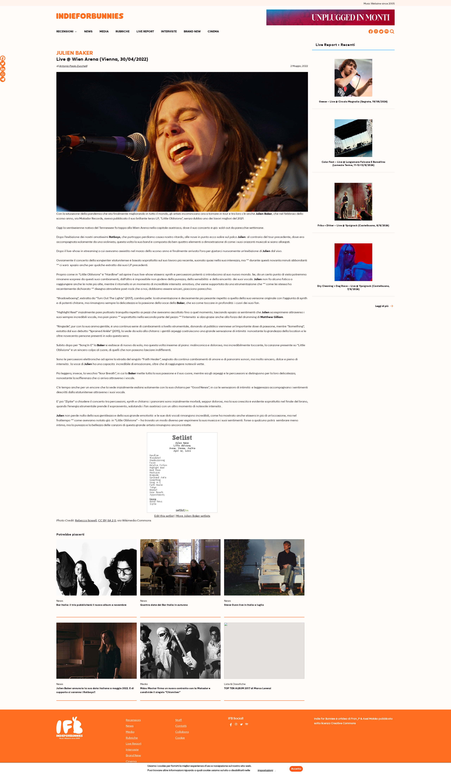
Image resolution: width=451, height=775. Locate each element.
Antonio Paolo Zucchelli (73, 66)
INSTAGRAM (376, 32)
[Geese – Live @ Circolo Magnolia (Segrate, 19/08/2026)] (353, 78)
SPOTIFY (386, 32)
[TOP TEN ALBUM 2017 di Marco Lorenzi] (264, 651)
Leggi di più (382, 306)
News (88, 31)
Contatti (181, 726)
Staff (178, 720)
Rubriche (122, 31)
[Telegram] (2, 79)
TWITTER (381, 32)
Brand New (192, 31)
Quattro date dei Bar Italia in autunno (164, 605)
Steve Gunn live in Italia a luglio (244, 605)
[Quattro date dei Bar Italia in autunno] (180, 567)
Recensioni (64, 31)
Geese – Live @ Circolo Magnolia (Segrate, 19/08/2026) (353, 101)
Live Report (145, 31)
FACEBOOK (370, 32)
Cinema (213, 31)
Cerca (392, 32)
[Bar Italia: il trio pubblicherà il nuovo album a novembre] (96, 567)
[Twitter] (2, 63)
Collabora (182, 732)
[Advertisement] (353, 342)
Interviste (169, 31)
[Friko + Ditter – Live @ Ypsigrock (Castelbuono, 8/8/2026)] (353, 201)
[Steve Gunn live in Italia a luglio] (264, 567)
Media (104, 31)
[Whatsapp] (2, 74)
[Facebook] (2, 58)
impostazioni (265, 770)
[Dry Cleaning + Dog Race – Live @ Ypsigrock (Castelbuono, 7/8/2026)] (353, 262)
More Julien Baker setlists (193, 516)
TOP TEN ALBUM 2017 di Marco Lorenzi (247, 688)
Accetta (296, 769)
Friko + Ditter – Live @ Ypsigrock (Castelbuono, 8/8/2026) (353, 225)
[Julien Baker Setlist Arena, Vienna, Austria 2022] (182, 512)
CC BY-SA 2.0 (107, 520)
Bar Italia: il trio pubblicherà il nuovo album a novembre (91, 605)
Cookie (180, 738)
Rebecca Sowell (86, 520)
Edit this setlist (164, 516)
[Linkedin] (2, 68)
